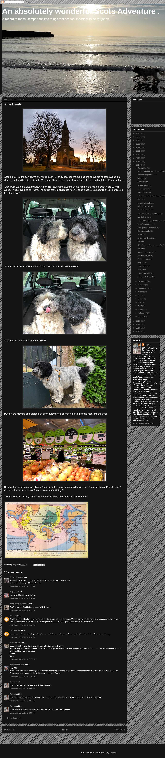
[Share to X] (39, 565)
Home (65, 729)
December (142, 168)
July (140, 295)
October (141, 285)
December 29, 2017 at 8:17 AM (22, 610)
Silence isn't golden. (146, 206)
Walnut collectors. (145, 259)
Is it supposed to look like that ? (150, 213)
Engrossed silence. (145, 273)
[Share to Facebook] (41, 565)
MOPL (12, 616)
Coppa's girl (15, 630)
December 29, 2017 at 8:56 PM (22, 689)
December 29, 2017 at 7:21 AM (22, 586)
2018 (138, 161)
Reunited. (141, 249)
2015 (138, 324)
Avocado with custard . (147, 238)
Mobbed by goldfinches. (147, 175)
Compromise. (143, 182)
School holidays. (144, 185)
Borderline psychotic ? (147, 252)
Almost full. (142, 234)
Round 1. (141, 199)
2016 (138, 321)
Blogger (112, 753)
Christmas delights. (145, 231)
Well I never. (143, 263)
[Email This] (34, 565)
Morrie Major (15, 577)
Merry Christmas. (145, 192)
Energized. (142, 270)
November (142, 281)
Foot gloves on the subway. (149, 227)
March (141, 309)
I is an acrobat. (144, 266)
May (140, 302)
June (140, 299)
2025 (138, 137)
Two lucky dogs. (144, 189)
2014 (138, 328)
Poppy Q (14, 591)
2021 (138, 151)
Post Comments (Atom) (70, 737)
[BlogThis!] (36, 565)
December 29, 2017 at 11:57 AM (23, 677)
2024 (138, 140)
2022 (138, 147)
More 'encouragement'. (147, 224)
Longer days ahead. (146, 203)
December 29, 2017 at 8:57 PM (22, 701)
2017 (138, 165)
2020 (138, 154)
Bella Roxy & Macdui (19, 604)
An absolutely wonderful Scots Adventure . (81, 11)
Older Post (119, 729)
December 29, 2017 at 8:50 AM (22, 625)
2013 (138, 331)
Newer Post (9, 729)
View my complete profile (143, 423)
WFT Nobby (15, 642)
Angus (13, 682)
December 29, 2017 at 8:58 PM (22, 713)
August (141, 292)
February (142, 313)
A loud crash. (143, 178)
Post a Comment (14, 718)
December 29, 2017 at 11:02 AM (23, 659)
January (141, 316)
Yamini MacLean (17, 665)
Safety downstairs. (145, 256)
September (143, 288)
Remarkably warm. (145, 210)
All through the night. (146, 277)
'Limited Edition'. (144, 217)
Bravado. (141, 242)
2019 (138, 158)
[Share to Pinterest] (44, 565)
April (140, 306)
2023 (138, 144)
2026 (138, 133)
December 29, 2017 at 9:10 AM (22, 637)
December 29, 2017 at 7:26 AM (22, 598)
